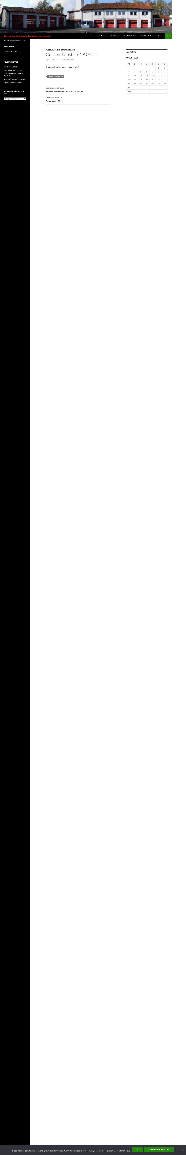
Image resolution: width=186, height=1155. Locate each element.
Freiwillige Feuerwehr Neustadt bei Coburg (27, 35)
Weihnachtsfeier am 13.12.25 (14, 79)
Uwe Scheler (68, 60)
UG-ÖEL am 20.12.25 (11, 67)
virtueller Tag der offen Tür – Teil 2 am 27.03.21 (65, 89)
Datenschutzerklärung (159, 1150)
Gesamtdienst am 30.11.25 (13, 82)
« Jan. (129, 91)
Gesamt (71, 50)
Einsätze (101, 36)
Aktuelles (114, 36)
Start (92, 36)
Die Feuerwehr (129, 36)
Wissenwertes (145, 36)
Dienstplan (62, 50)
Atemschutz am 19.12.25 (13, 70)
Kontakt (160, 36)
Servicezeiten (9, 46)
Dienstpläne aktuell (12, 52)
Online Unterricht (55, 76)
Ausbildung (51, 50)
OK (137, 1150)
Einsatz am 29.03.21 (54, 99)
